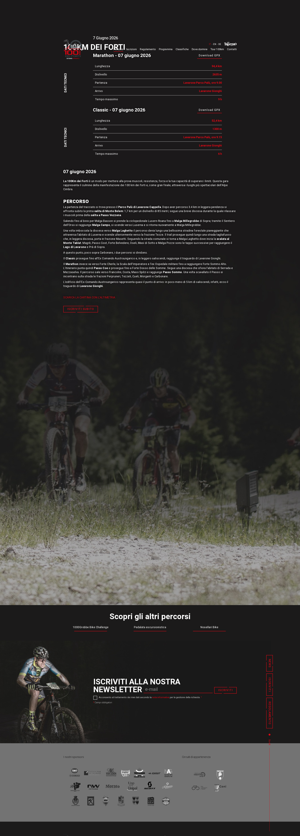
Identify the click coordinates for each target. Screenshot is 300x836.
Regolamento (148, 49)
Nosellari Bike (209, 627)
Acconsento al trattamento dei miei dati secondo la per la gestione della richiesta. (150, 697)
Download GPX (209, 110)
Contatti (232, 49)
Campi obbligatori (102, 702)
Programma (165, 49)
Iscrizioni (131, 49)
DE (219, 44)
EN (214, 44)
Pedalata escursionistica (150, 627)
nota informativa (160, 697)
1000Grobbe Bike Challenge (91, 627)
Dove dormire (199, 49)
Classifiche (182, 49)
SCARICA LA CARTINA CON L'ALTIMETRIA (89, 297)
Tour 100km (217, 49)
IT (210, 44)
